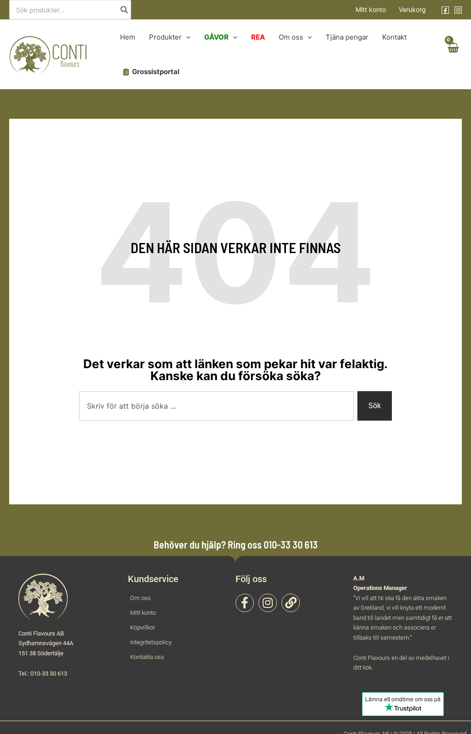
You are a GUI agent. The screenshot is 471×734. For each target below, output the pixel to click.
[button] (186, 37)
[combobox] (216, 406)
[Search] (125, 9)
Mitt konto (371, 9)
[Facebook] (445, 10)
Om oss (140, 598)
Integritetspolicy (151, 642)
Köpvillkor (142, 627)
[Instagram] (458, 10)
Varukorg (412, 9)
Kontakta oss (147, 656)
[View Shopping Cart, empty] (452, 54)
